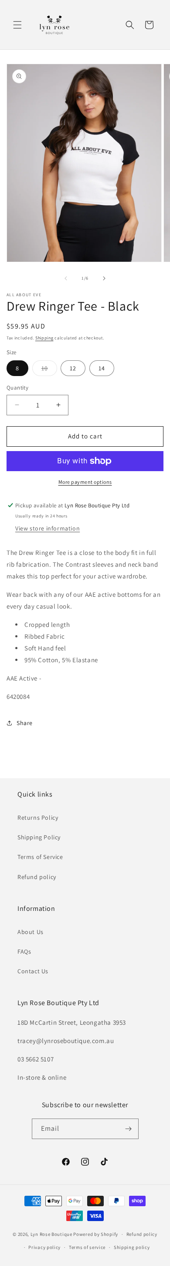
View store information (47, 528)
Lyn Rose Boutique (51, 1234)
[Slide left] (65, 278)
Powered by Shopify (95, 1234)
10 (49, 370)
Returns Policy (37, 817)
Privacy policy (44, 1247)
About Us (30, 932)
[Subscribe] (128, 1129)
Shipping (44, 338)
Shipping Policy (39, 837)
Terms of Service (40, 857)
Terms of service (87, 1247)
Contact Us (32, 971)
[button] (17, 24)
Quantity (17, 387)
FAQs (24, 951)
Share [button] (25, 723)
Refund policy (36, 877)
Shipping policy (132, 1247)
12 (73, 368)
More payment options (85, 482)
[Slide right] (104, 278)
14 (102, 368)
